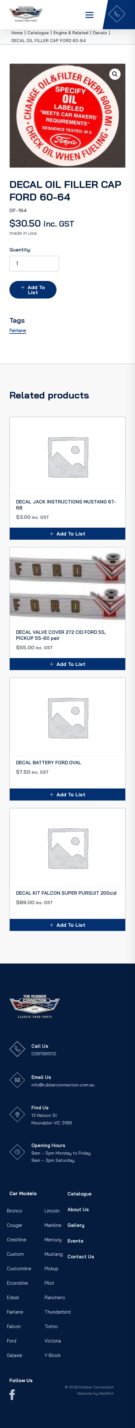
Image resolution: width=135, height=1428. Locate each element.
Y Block (53, 1355)
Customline (19, 1268)
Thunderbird (58, 1312)
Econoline (17, 1283)
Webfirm (106, 1393)
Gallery (76, 1225)
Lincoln (52, 1211)
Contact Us (81, 1257)
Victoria (53, 1341)
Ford (11, 1341)
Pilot (49, 1283)
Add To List (36, 289)
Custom (15, 1254)
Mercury (53, 1240)
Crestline (16, 1240)
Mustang (54, 1254)
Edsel (13, 1297)
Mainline (53, 1225)
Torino (51, 1326)
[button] (115, 74)
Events (76, 1241)
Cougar (14, 1225)
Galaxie (14, 1355)
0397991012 (43, 1054)
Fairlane (15, 1312)
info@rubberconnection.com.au (62, 1085)
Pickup (51, 1268)
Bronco (14, 1211)
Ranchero (55, 1297)
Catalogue (80, 1194)
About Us (78, 1209)
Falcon (14, 1326)
